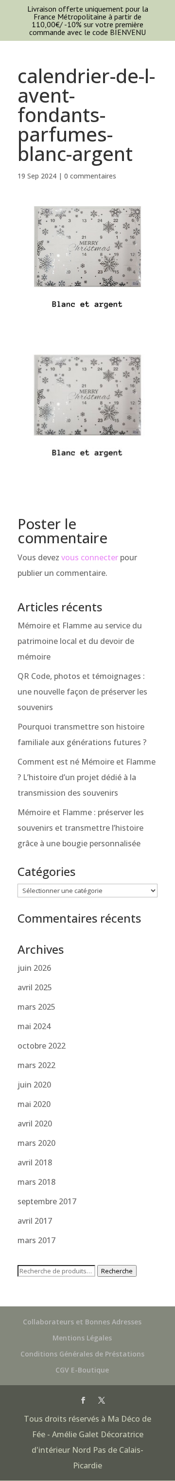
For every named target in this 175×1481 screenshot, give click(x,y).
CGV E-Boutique (82, 1369)
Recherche (117, 1271)
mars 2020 (36, 1143)
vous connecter (89, 557)
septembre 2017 (47, 1201)
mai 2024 (34, 1026)
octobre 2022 (42, 1045)
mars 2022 (36, 1065)
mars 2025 (36, 1006)
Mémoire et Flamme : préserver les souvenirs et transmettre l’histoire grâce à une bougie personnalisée (81, 828)
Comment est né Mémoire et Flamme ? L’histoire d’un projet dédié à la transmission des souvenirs (87, 777)
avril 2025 (35, 987)
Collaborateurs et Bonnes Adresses (82, 1321)
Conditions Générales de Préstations (82, 1353)
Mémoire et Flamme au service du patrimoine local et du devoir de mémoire (80, 641)
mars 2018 (36, 1182)
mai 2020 (34, 1104)
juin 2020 (34, 1084)
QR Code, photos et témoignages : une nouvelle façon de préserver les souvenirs (82, 692)
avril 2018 (35, 1162)
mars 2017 (36, 1240)
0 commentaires (90, 175)
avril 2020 (35, 1123)
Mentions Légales (82, 1337)
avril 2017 (35, 1220)
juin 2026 (34, 968)
